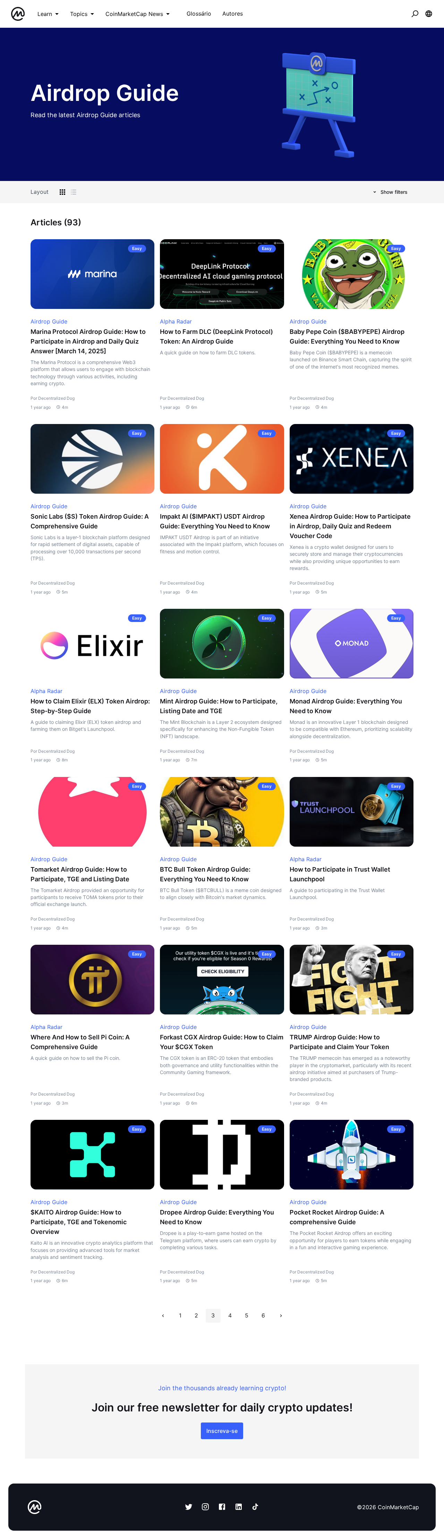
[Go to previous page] (163, 1316)
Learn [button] (44, 14)
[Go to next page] (281, 1316)
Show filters (394, 192)
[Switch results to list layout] (73, 192)
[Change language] (429, 14)
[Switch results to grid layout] (62, 192)
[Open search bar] (415, 14)
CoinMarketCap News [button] (134, 14)
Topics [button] (78, 14)
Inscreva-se (222, 1430)
